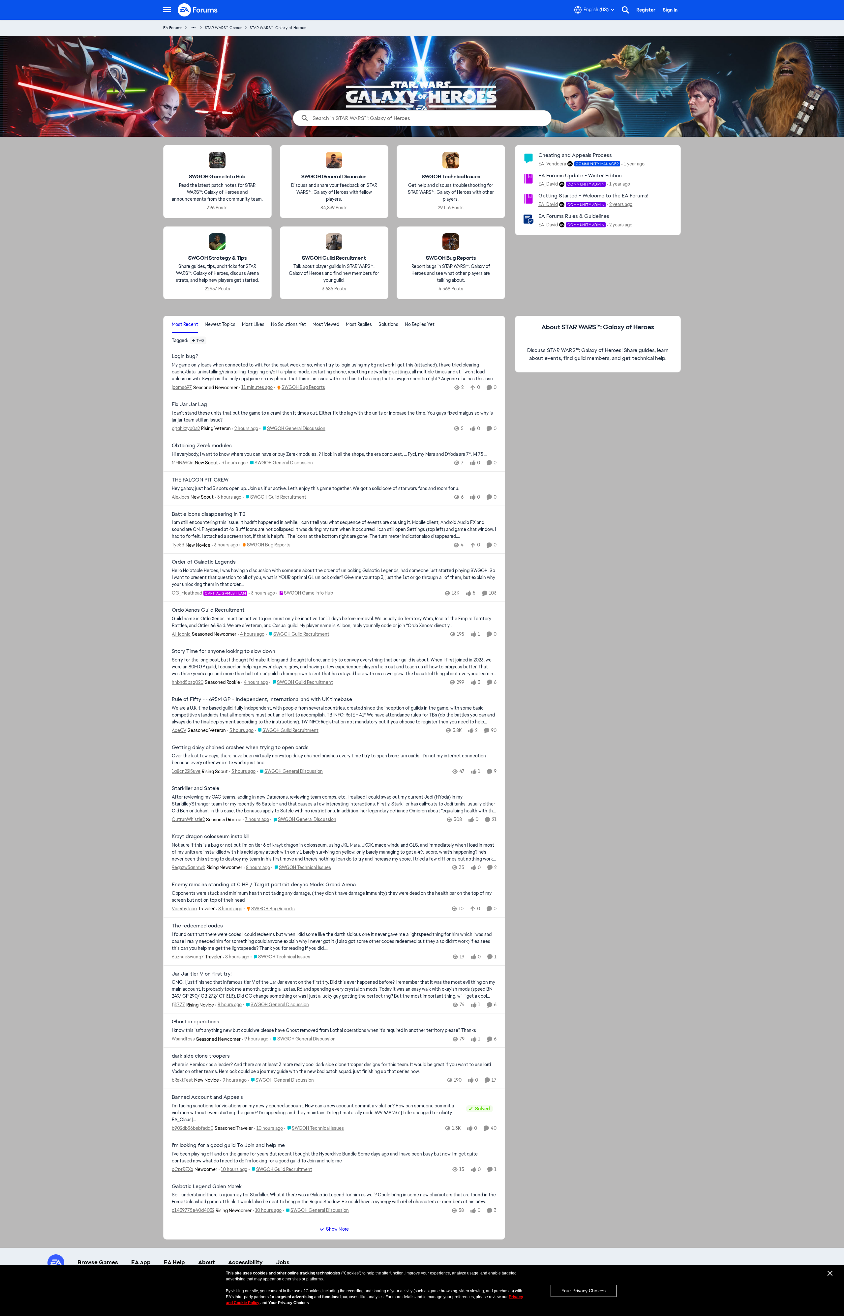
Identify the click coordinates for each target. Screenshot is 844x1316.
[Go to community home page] (198, 9)
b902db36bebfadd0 (192, 1128)
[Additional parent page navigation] (193, 27)
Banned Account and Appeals (207, 1097)
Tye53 (178, 545)
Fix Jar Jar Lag (189, 404)
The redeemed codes (197, 925)
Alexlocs (180, 497)
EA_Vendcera (552, 164)
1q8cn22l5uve (186, 771)
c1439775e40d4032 (193, 1210)
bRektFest (182, 1080)
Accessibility (245, 1262)
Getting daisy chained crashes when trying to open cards (240, 747)
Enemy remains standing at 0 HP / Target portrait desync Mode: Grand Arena (264, 884)
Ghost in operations (195, 1021)
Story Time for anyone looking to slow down (223, 651)
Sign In (670, 10)
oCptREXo (182, 1169)
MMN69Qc (183, 463)
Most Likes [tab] (253, 324)
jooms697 (182, 387)
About (206, 1262)
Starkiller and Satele (195, 788)
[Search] (625, 10)
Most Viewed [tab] (326, 324)
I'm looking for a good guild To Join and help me (228, 1145)
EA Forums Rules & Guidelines (573, 216)
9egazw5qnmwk (188, 867)
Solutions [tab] (388, 324)
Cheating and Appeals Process (575, 155)
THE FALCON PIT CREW (200, 480)
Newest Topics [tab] (220, 324)
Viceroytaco (184, 909)
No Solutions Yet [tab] (288, 324)
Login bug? (185, 356)
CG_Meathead (187, 593)
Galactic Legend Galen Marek (207, 1186)
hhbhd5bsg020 (187, 682)
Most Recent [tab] (185, 324)
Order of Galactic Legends (204, 562)
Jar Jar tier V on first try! (201, 974)
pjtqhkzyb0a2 (186, 428)
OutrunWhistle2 (188, 819)
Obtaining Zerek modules (202, 445)
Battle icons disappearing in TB (209, 514)
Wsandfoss (183, 1039)
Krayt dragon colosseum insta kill (210, 836)
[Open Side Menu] (167, 10)
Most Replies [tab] (359, 324)
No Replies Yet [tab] (420, 324)
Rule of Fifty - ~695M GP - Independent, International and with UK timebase (262, 699)
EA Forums (172, 27)
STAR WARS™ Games (223, 27)
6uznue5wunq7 (188, 957)
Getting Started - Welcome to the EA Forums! (593, 195)
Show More (337, 1229)
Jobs (282, 1262)
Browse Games (97, 1262)
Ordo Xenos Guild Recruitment (208, 610)
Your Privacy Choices (583, 1290)
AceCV (179, 730)
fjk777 (178, 1005)
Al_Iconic (181, 634)
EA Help (174, 1262)
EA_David (548, 184)
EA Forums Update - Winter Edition (580, 175)
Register (645, 10)
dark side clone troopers (201, 1056)
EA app (141, 1262)
